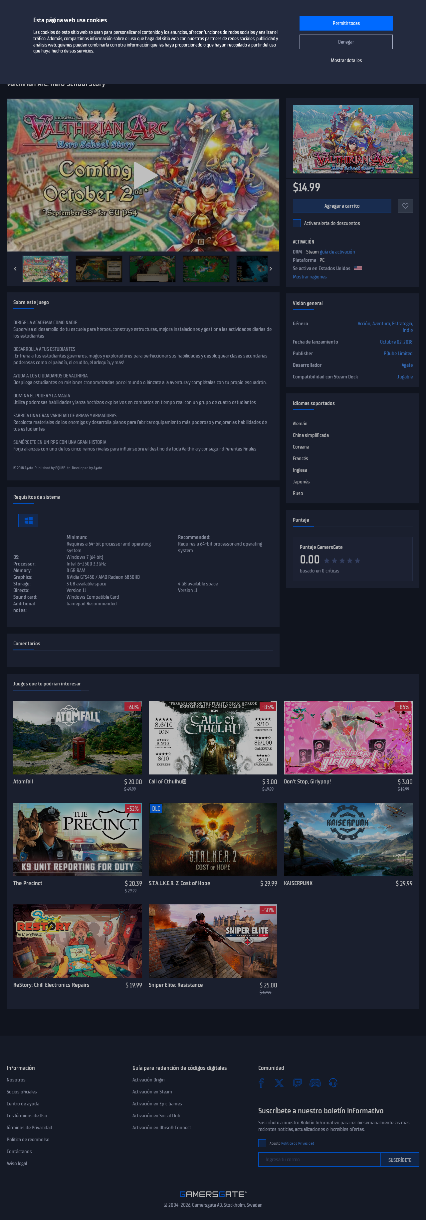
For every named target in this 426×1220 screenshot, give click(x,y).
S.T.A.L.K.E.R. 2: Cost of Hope (179, 883)
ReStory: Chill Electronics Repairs (51, 984)
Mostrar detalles (346, 60)
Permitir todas (346, 23)
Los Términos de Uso (27, 1115)
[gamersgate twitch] (297, 1083)
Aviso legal (17, 1163)
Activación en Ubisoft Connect (161, 1127)
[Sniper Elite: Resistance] (213, 941)
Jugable (405, 376)
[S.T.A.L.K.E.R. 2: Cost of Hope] (213, 839)
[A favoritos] (405, 206)
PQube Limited (398, 353)
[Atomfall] (77, 738)
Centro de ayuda (23, 1103)
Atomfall (23, 781)
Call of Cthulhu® (167, 781)
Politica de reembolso (28, 1139)
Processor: (24, 563)
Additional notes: (24, 607)
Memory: (22, 570)
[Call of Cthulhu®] (213, 738)
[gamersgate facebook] (261, 1083)
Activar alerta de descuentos (332, 223)
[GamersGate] (213, 1198)
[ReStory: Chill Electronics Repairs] (77, 941)
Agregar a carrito (342, 206)
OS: (16, 557)
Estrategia (402, 323)
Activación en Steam (152, 1091)
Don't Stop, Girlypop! (307, 781)
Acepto (292, 1143)
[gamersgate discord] (315, 1082)
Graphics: (22, 577)
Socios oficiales (22, 1091)
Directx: (21, 590)
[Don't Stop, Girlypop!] (348, 738)
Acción (364, 323)
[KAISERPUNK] (348, 839)
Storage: (22, 583)
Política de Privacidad (297, 1143)
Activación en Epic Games (157, 1103)
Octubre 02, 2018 (396, 342)
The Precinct (27, 883)
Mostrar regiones (310, 276)
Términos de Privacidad (29, 1127)
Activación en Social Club (156, 1115)
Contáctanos (19, 1151)
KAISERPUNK (298, 883)
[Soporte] (333, 1083)
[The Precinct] (77, 839)
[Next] (271, 268)
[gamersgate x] (279, 1083)
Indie (408, 330)
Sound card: (25, 597)
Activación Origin (148, 1079)
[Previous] (15, 268)
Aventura (381, 323)
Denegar (346, 42)
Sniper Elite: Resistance (176, 984)
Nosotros (16, 1079)
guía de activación (337, 252)
